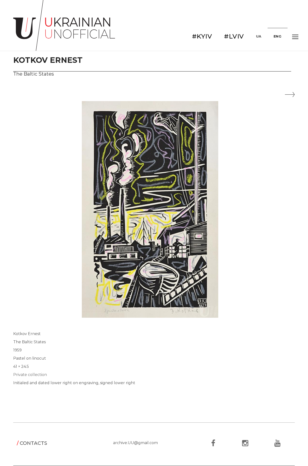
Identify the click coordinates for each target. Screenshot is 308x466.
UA (259, 36)
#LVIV (234, 36)
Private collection (30, 374)
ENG (278, 36)
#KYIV (202, 36)
